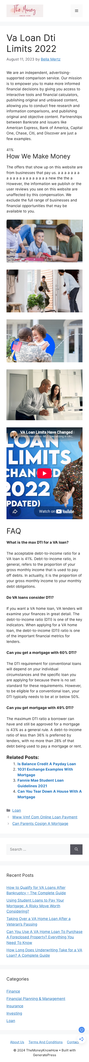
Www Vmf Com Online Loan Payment (44, 817)
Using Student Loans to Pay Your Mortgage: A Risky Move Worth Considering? (35, 905)
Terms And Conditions (46, 1042)
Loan (16, 810)
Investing (14, 1013)
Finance (13, 991)
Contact (73, 1042)
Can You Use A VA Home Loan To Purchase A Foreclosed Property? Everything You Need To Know (44, 937)
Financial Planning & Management (35, 999)
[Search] (76, 849)
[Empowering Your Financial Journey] (24, 10)
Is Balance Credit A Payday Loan (46, 764)
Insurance (14, 1006)
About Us (17, 1042)
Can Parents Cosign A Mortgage (40, 823)
